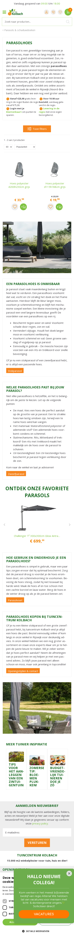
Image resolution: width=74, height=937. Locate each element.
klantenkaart (14, 111)
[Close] (69, 873)
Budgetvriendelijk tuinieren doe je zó (57, 776)
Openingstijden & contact (23, 671)
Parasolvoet (15, 600)
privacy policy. (40, 823)
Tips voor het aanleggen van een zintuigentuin (16, 774)
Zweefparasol (16, 474)
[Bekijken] (68, 12)
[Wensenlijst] (60, 12)
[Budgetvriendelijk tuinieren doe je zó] (57, 760)
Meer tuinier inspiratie (26, 744)
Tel (53, 12)
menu (4, 12)
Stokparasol (15, 371)
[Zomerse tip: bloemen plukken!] (37, 760)
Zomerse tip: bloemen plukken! (36, 776)
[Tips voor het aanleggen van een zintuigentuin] (16, 756)
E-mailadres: (12, 832)
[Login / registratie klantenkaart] (46, 12)
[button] (37, 931)
